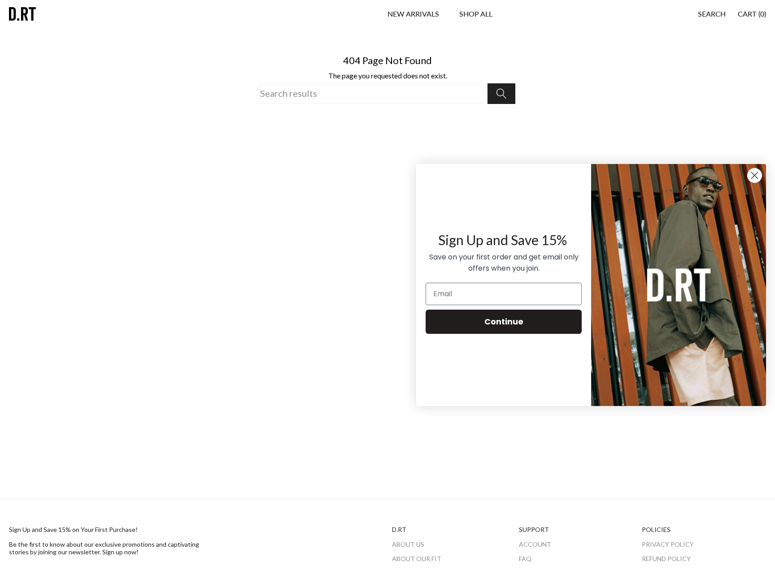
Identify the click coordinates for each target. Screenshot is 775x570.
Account (535, 544)
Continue (503, 321)
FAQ (525, 558)
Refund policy (666, 558)
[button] (475, 14)
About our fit (416, 558)
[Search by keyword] (501, 93)
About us (408, 544)
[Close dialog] (754, 175)
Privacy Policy (668, 544)
